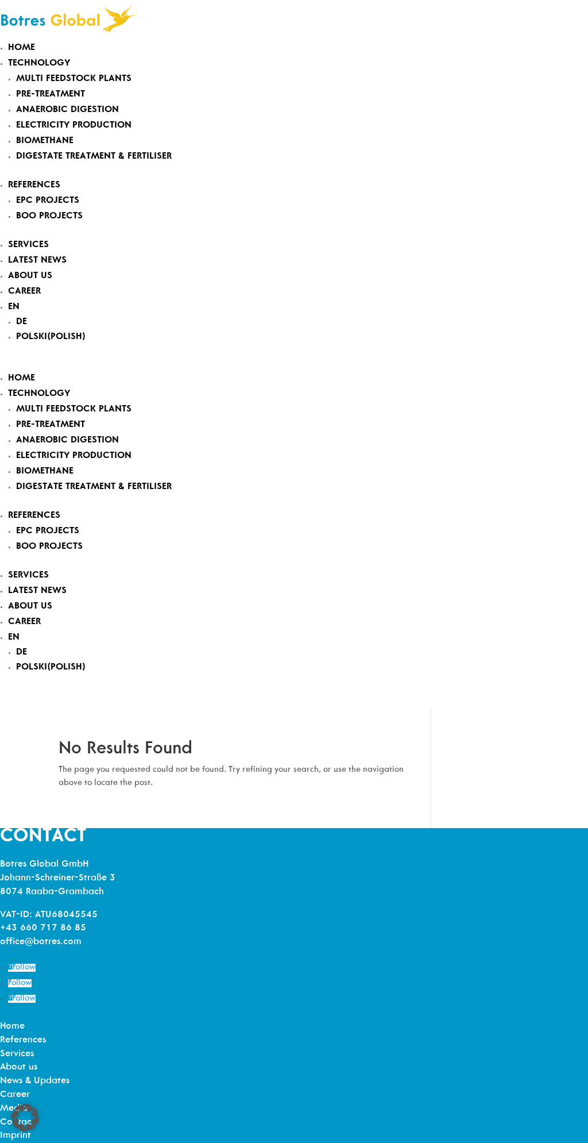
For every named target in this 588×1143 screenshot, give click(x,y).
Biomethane (45, 140)
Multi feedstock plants (73, 78)
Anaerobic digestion (67, 109)
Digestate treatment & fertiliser (94, 156)
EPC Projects (47, 200)
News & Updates (34, 1081)
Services (28, 244)
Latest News (37, 260)
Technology (39, 63)
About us (30, 275)
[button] (25, 1117)
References (34, 185)
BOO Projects (49, 216)
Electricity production (73, 125)
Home (21, 47)
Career (24, 291)
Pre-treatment (50, 94)
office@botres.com (41, 941)
